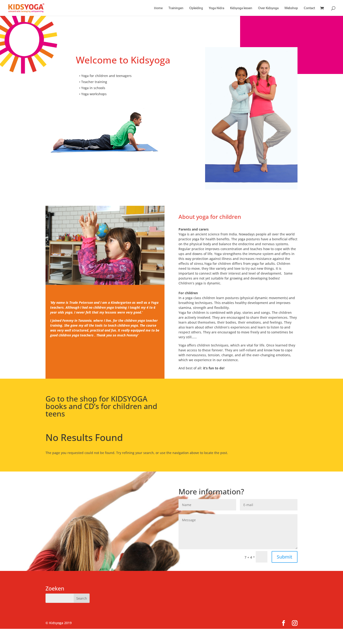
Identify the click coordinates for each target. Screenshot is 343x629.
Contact (309, 8)
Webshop (291, 8)
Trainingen (175, 8)
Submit (284, 557)
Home (158, 8)
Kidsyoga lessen (241, 8)
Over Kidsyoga (268, 8)
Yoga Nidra (216, 8)
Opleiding (196, 8)
